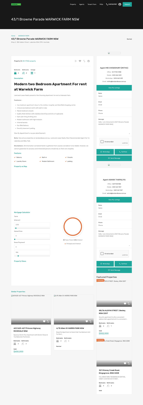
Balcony (19, 157)
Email (100, 102)
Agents (81, 4)
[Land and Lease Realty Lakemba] (16, 4)
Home (13, 36)
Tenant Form (92, 4)
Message (101, 119)
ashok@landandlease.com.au (116, 193)
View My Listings (114, 88)
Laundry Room (21, 161)
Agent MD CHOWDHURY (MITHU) (114, 68)
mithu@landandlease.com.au (116, 81)
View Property (31, 318)
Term (16, 216)
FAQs (101, 4)
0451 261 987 (116, 187)
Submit (127, 4)
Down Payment (19, 242)
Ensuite (70, 157)
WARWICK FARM (23, 36)
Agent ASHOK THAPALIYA (114, 180)
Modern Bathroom (48, 161)
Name (100, 93)
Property (73, 4)
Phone (100, 110)
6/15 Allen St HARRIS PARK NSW (70, 328)
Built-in (44, 157)
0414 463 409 (117, 75)
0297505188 (116, 184)
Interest (17, 220)
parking (70, 161)
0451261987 (112, 4)
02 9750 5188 (116, 72)
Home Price (18, 231)
